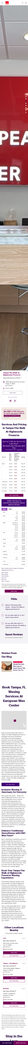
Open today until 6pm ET (9, 991)
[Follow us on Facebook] (10, 401)
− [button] (24, 726)
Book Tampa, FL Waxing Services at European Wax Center (14, 696)
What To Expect (5, 581)
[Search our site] (22, 3)
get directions (9, 385)
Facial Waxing (5, 576)
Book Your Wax (21, 1043)
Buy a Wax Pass (12, 397)
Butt (4, 532)
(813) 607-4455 (9, 949)
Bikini (3, 463)
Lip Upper (4, 490)
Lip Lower (4, 487)
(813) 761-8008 (9, 388)
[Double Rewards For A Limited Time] (14, 419)
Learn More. (20, 449)
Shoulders (5, 554)
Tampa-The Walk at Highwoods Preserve (12, 374)
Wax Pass (3, 579)
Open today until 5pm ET (9, 940)
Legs (4, 546)
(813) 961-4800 (9, 974)
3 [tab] (26, 101)
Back (4, 516)
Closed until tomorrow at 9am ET (11, 378)
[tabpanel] (14, 188)
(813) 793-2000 (9, 999)
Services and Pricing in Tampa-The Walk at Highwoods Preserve (14, 430)
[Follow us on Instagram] (15, 401)
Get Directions (10, 784)
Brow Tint (3, 577)
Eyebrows (4, 484)
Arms (4, 512)
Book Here (13, 392)
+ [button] (24, 724)
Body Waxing (4, 574)
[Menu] (2, 3)
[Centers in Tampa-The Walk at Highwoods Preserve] (15, 721)
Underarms (4, 481)
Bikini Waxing (4, 572)
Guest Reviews (14, 635)
